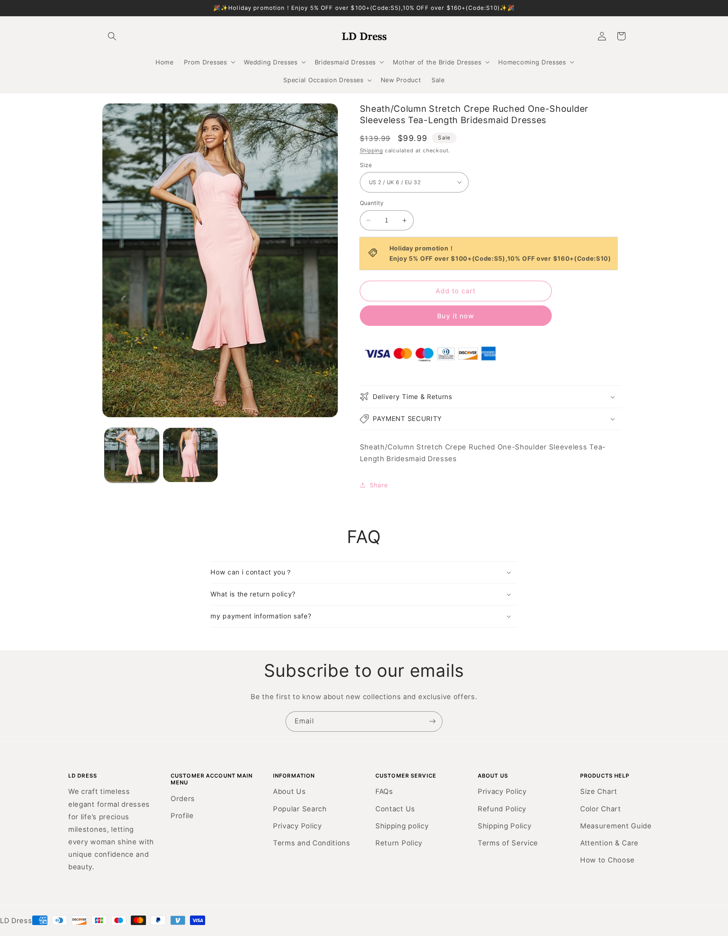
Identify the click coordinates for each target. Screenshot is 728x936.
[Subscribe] (432, 721)
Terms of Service (508, 843)
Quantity (372, 203)
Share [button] (379, 485)
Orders (183, 798)
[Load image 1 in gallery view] (132, 455)
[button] (209, 62)
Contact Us (395, 809)
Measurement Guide (616, 826)
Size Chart (598, 791)
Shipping (371, 150)
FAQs (384, 791)
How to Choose (607, 860)
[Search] (112, 36)
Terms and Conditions (311, 843)
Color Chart (600, 809)
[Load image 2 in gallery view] (190, 455)
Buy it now (455, 315)
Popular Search (300, 809)
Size (366, 165)
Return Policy (398, 843)
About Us (289, 791)
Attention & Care (609, 843)
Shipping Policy (504, 826)
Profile (182, 815)
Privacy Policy (297, 826)
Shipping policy (401, 826)
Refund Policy (502, 809)
